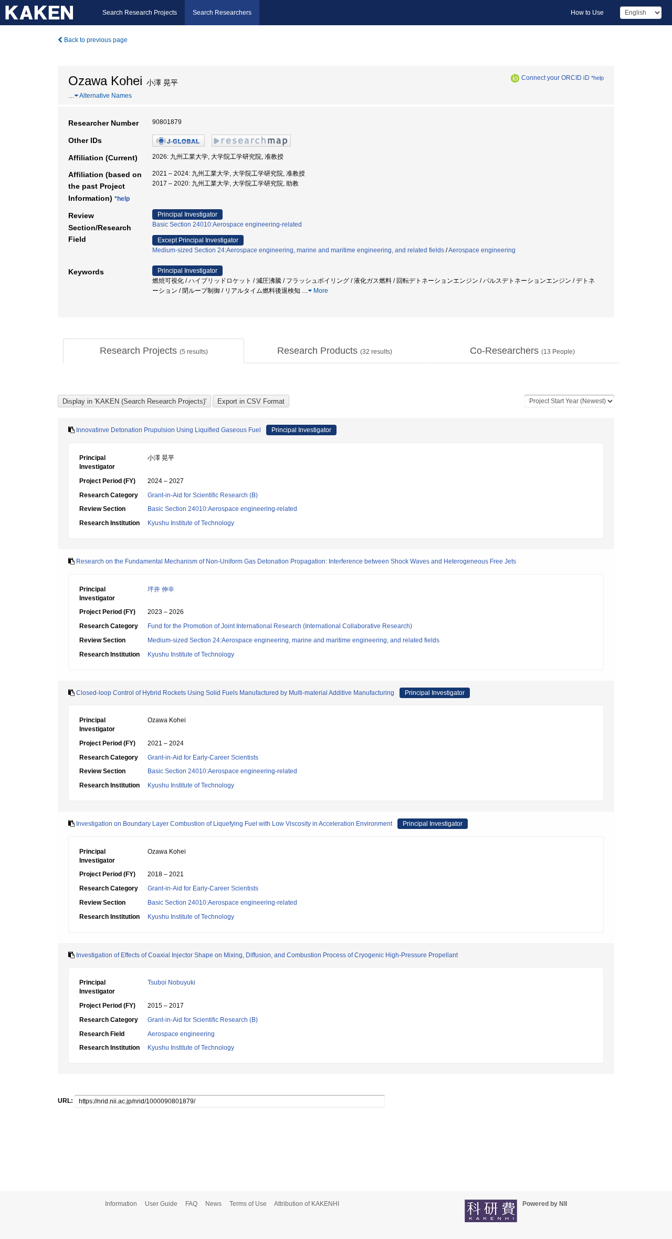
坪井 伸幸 (161, 589)
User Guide (161, 1203)
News (213, 1203)
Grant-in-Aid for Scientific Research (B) (203, 495)
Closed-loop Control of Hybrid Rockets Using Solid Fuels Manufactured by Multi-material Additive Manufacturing (235, 693)
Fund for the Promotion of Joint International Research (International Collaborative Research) (280, 626)
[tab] (153, 351)
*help (597, 78)
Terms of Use (248, 1203)
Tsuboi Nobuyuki (171, 982)
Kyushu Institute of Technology (191, 523)
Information (121, 1203)
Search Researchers (222, 12)
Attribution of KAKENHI (306, 1203)
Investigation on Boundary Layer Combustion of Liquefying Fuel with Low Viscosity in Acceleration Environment (234, 823)
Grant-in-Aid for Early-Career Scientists (203, 757)
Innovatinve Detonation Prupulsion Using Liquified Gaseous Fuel (168, 430)
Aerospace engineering (482, 250)
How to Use (587, 12)
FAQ (191, 1203)
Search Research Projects (139, 12)
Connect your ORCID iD (555, 77)
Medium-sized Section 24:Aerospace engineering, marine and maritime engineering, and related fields (298, 250)
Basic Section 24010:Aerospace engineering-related (227, 224)
